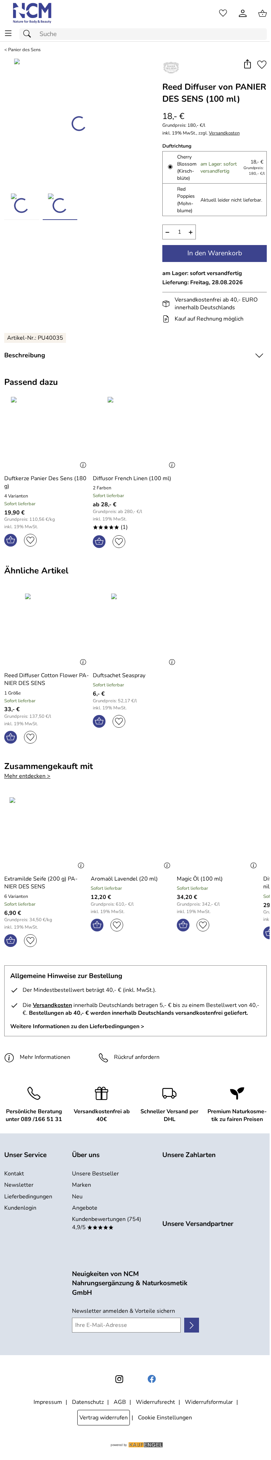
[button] (247, 65)
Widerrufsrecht (155, 1402)
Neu (77, 1196)
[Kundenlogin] (243, 13)
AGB (120, 1402)
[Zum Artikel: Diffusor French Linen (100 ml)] (135, 433)
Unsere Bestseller (95, 1174)
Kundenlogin (20, 1208)
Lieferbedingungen (28, 1196)
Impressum (48, 1402)
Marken (81, 1185)
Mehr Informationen (45, 1057)
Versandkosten (224, 133)
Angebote (84, 1208)
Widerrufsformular (209, 1402)
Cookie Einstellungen (165, 1418)
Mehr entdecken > (27, 776)
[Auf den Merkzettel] (262, 65)
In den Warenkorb (214, 253)
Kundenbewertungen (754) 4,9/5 (106, 1223)
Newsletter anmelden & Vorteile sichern (123, 1311)
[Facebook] (152, 1379)
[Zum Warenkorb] (262, 13)
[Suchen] (29, 34)
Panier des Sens (24, 50)
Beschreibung (24, 355)
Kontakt (14, 1174)
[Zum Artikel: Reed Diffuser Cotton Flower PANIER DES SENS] (46, 630)
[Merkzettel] (223, 13)
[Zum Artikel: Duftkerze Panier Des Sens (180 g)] (46, 433)
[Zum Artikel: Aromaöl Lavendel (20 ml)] (132, 833)
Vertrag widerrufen (103, 1418)
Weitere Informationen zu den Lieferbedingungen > (77, 1026)
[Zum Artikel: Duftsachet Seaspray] (135, 630)
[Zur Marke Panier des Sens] (171, 67)
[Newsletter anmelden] (191, 1325)
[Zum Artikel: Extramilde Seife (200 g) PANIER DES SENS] (45, 833)
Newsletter (19, 1185)
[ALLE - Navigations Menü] (8, 33)
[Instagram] (119, 1379)
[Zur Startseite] (32, 13)
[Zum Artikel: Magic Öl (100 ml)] (218, 833)
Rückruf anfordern (136, 1057)
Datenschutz (88, 1402)
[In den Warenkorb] (10, 540)
